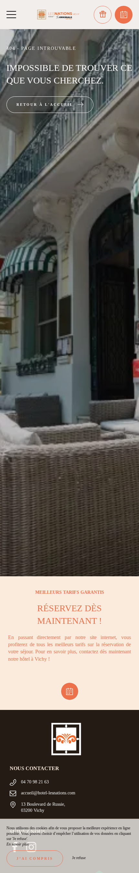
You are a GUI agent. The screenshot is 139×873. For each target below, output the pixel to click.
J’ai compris (34, 858)
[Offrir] (103, 15)
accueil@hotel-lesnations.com (48, 792)
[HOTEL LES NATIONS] (58, 14)
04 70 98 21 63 (35, 781)
